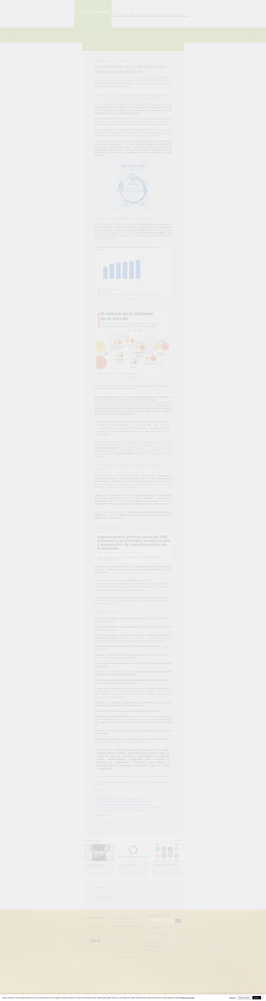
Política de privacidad (187, 998)
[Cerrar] (263, 997)
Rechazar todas (244, 998)
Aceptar (256, 998)
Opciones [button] (232, 998)
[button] (260, 6)
